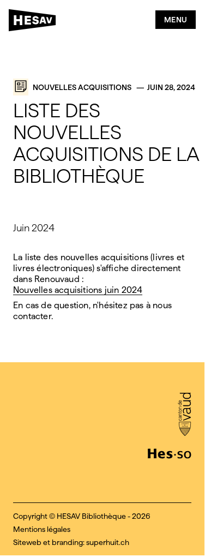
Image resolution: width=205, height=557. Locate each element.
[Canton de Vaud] (184, 415)
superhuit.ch (107, 542)
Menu (176, 19)
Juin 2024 (34, 227)
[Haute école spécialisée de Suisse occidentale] (169, 452)
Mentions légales (41, 529)
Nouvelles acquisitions (82, 87)
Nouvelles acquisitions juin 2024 (77, 290)
